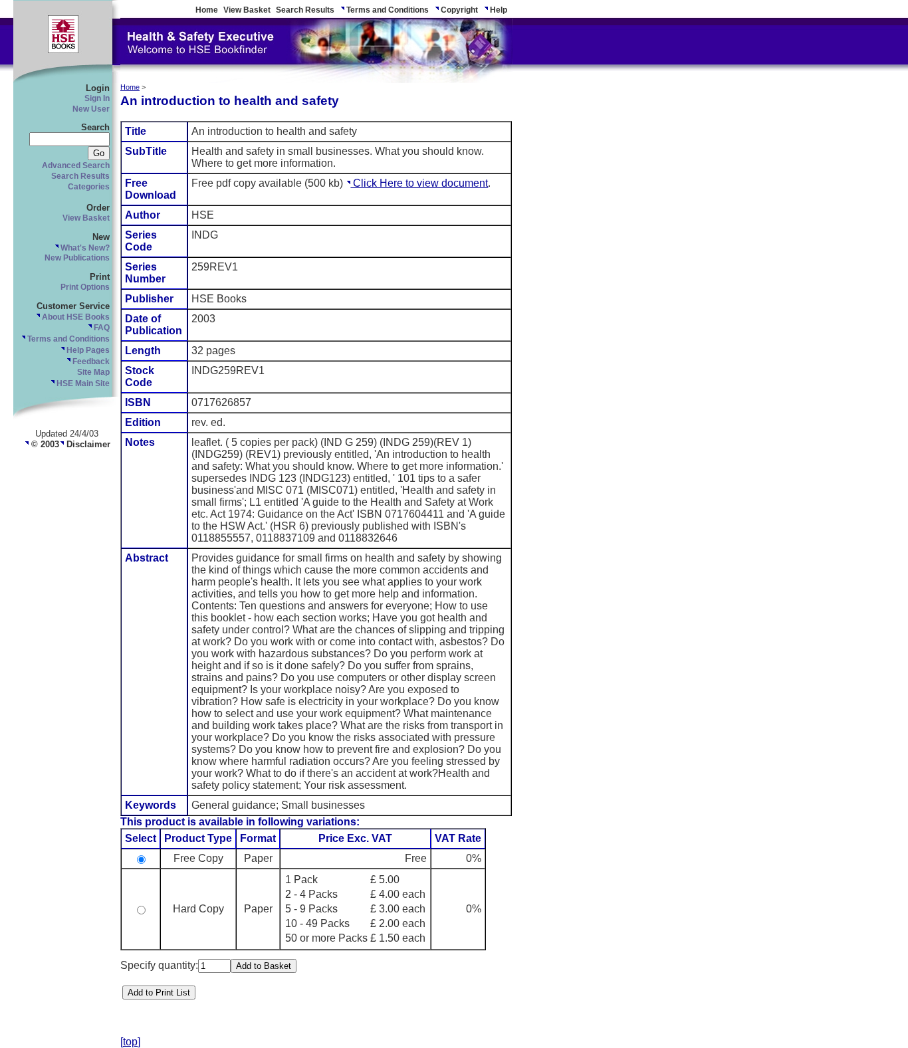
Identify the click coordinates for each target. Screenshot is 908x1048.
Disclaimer (87, 444)
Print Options (85, 287)
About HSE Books (75, 317)
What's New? (84, 248)
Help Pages (87, 350)
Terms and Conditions (386, 10)
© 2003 (44, 444)
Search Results (305, 10)
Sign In (97, 98)
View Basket (247, 10)
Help (497, 10)
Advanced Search (76, 165)
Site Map (93, 372)
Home (206, 10)
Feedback (90, 362)
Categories (89, 187)
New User (91, 109)
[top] (130, 1041)
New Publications (77, 258)
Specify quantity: (159, 965)
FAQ (101, 328)
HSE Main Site (82, 383)
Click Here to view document (419, 183)
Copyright (458, 10)
